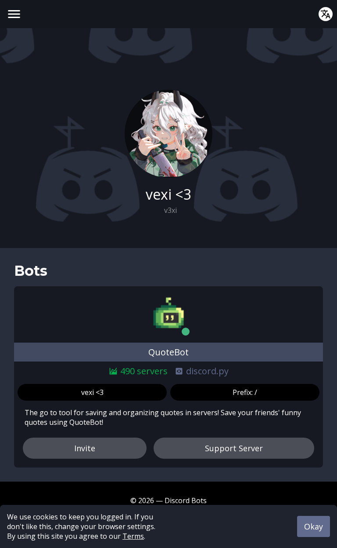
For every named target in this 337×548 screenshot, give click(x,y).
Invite (84, 448)
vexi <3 (92, 392)
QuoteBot (168, 352)
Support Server (234, 448)
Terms (133, 536)
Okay (313, 526)
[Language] (326, 14)
